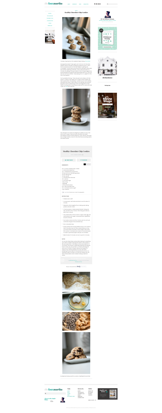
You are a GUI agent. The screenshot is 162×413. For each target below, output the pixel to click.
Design (79, 395)
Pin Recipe (84, 160)
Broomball (87, 61)
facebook (90, 395)
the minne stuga (50, 18)
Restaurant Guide (71, 396)
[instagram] (94, 4)
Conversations (81, 397)
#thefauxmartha (78, 261)
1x (84, 164)
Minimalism (80, 396)
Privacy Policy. (78, 407)
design (50, 23)
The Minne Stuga (81, 393)
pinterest (90, 393)
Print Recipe (69, 160)
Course (68, 393)
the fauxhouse (50, 15)
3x (89, 164)
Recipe (76, 10)
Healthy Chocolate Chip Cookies (76, 12)
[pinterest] (98, 4)
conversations (50, 20)
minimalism (50, 25)
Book (80, 4)
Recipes (49, 13)
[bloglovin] (100, 4)
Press (68, 395)
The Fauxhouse (81, 392)
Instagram (90, 392)
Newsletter (86, 4)
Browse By (75, 4)
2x (87, 164)
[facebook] (96, 4)
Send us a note (91, 400)
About (69, 4)
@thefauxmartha (73, 260)
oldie (66, 86)
